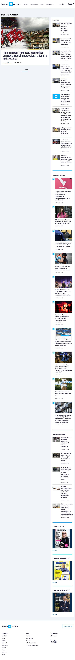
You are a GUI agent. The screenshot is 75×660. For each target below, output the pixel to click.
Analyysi (5, 63)
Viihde (3, 655)
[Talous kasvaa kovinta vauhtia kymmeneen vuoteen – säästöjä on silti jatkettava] (56, 43)
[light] (72, 4)
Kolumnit (4, 652)
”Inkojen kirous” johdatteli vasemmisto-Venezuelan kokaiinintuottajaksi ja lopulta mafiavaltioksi (25, 55)
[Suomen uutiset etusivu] (7, 4)
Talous (3, 638)
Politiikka (4, 636)
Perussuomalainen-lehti (32, 645)
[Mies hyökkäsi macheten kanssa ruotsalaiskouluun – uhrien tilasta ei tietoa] (63, 384)
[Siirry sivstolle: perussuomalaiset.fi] (62, 641)
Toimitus (28, 640)
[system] (71, 4)
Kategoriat (49, 4)
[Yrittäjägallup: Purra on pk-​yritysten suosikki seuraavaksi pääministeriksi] (56, 132)
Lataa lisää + (25, 70)
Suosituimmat (34, 4)
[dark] (69, 4)
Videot (42, 4)
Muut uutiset (5, 645)
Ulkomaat (9, 63)
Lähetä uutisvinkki (30, 643)
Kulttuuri (4, 647)
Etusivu (26, 4)
